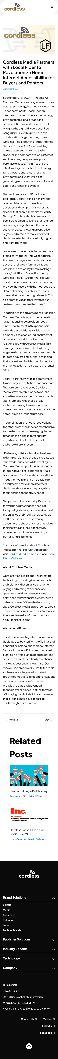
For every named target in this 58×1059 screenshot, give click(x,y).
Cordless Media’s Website (24, 554)
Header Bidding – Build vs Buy (28, 791)
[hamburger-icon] (51, 6)
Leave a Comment (18, 839)
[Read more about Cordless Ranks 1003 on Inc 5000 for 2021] (29, 814)
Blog (25, 796)
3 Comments (15, 796)
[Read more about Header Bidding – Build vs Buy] (29, 775)
